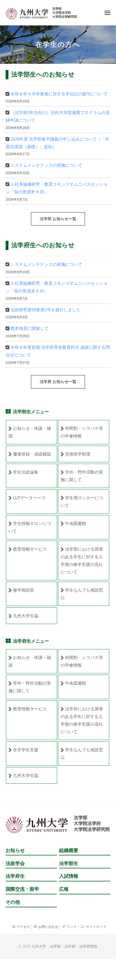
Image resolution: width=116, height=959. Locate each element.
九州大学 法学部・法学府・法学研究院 (64, 946)
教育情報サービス (30, 549)
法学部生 (68, 863)
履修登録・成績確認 (32, 454)
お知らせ (15, 850)
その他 (13, 902)
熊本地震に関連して (29, 328)
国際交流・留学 (22, 889)
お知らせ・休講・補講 (29, 432)
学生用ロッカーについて (82, 501)
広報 (64, 889)
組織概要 (68, 850)
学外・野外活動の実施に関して (82, 476)
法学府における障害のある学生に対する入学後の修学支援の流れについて (82, 720)
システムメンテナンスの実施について (46, 165)
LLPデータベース (29, 497)
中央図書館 (75, 523)
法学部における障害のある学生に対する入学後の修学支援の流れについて (82, 560)
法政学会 (15, 863)
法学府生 (15, 876)
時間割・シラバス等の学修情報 (82, 432)
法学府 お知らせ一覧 (58, 381)
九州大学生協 (25, 615)
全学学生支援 (25, 749)
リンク (72, 927)
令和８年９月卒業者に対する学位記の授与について (59, 93)
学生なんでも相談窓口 (82, 594)
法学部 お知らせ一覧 (58, 218)
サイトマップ (96, 927)
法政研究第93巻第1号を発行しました (45, 309)
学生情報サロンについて (29, 527)
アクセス (23, 927)
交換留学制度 (77, 454)
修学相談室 (23, 590)
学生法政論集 (25, 472)
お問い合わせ (48, 927)
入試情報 (68, 876)
